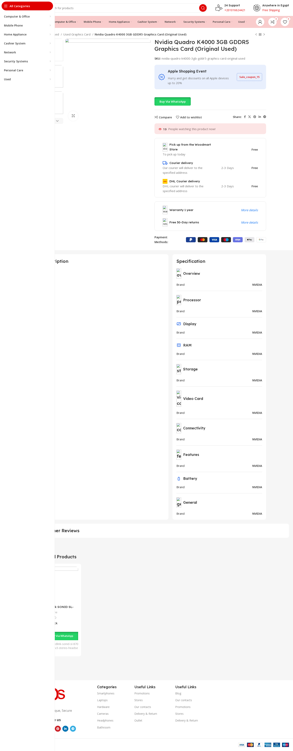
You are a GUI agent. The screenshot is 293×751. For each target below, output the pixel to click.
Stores (138, 700)
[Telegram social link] (264, 116)
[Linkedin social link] (259, 116)
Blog (178, 693)
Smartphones (105, 693)
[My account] (260, 22)
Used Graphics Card (77, 34)
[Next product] (264, 35)
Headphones (105, 720)
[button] (172, 101)
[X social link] (249, 116)
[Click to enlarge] (73, 116)
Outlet (138, 720)
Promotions (142, 693)
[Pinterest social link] (254, 116)
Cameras (103, 714)
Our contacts (142, 707)
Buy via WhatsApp (172, 101)
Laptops (102, 700)
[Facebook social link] (245, 116)
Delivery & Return (145, 714)
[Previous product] (256, 35)
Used (56, 34)
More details (249, 210)
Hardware (103, 707)
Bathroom (103, 727)
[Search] (203, 8)
